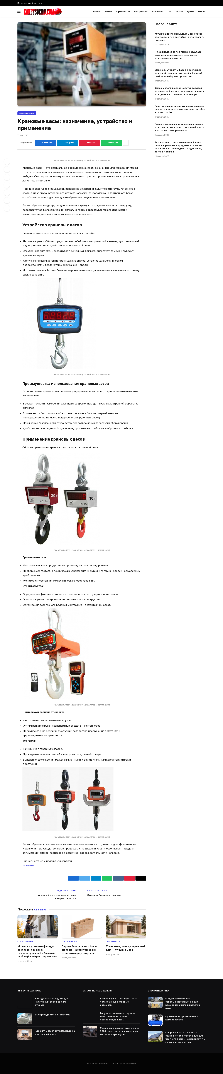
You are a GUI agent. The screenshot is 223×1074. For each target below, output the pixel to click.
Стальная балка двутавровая (104, 895)
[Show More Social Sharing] (126, 143)
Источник (28, 865)
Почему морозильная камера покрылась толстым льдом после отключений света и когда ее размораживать (179, 127)
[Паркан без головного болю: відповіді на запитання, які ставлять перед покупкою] (82, 926)
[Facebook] (7, 162)
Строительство (123, 11)
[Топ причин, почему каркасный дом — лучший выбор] (126, 926)
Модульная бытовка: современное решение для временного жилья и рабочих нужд (182, 1003)
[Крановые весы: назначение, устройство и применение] (81, 64)
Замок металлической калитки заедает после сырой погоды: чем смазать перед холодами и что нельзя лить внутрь (179, 91)
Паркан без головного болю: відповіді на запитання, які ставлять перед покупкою (79, 950)
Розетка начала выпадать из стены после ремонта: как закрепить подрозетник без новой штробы (180, 109)
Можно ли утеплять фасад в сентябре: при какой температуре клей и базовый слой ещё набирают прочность (37, 951)
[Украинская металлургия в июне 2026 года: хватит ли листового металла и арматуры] (90, 1031)
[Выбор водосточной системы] (24, 1018)
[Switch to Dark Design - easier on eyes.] (199, 11)
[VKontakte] (7, 185)
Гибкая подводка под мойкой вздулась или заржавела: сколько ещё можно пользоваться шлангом (178, 55)
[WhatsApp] (7, 200)
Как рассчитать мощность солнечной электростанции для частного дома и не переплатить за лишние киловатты (185, 1037)
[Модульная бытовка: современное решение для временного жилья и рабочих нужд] (155, 1002)
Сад (169, 11)
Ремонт (108, 11)
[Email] (7, 208)
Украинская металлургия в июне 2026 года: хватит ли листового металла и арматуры (119, 1031)
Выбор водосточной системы (53, 1014)
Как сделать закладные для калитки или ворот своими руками (51, 1001)
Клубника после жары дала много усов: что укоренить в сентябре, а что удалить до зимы (179, 37)
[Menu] (18, 11)
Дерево (190, 11)
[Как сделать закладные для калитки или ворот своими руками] (24, 1002)
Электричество (141, 11)
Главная (96, 11)
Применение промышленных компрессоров (182, 1018)
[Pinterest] (7, 177)
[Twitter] (7, 169)
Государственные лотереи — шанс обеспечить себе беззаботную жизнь (117, 1016)
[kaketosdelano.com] (54, 11)
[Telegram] (7, 193)
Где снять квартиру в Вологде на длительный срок (55, 1032)
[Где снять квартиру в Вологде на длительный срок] (24, 1034)
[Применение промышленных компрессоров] (155, 1020)
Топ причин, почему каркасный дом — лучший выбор (125, 948)
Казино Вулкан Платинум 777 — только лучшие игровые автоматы (118, 1001)
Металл (179, 11)
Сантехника (157, 11)
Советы (201, 11)
